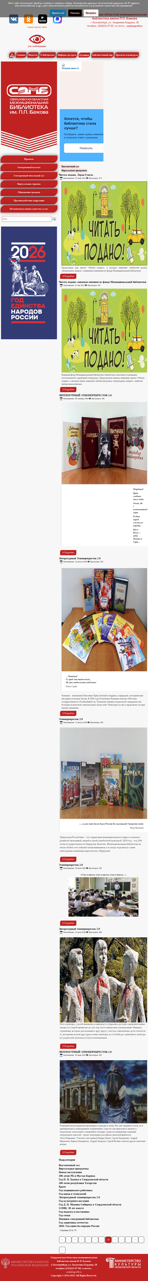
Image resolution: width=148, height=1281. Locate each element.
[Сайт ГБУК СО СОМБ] (29, 107)
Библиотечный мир (102, 55)
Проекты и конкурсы (127, 55)
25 (115, 1239)
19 (75, 1239)
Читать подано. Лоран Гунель (76, 175)
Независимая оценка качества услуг (29, 208)
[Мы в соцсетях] (13, 18)
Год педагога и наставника (74, 1211)
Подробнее (69, 276)
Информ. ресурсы (67, 55)
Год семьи (64, 1215)
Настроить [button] (91, 13)
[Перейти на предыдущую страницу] (68, 1239)
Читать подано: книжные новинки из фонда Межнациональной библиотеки (102, 282)
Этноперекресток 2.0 (71, 719)
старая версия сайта (37, 27)
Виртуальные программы (74, 170)
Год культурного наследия (74, 1201)
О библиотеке (47, 55)
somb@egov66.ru (134, 26)
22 (95, 1239)
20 (81, 1239)
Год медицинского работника (75, 1190)
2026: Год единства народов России (79, 1226)
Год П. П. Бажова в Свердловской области (83, 1179)
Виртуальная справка (29, 184)
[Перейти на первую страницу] (62, 1239)
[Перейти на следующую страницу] (141, 1239)
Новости (32, 55)
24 (108, 1239)
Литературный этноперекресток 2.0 (79, 929)
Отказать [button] (75, 13)
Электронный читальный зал (29, 175)
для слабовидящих (37, 46)
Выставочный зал (70, 166)
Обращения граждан (29, 192)
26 (122, 1239)
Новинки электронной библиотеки (79, 1219)
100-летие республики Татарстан (78, 1183)
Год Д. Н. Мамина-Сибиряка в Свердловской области (90, 1204)
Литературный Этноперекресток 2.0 (80, 558)
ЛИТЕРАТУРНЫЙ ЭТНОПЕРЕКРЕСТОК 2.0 (85, 395)
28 (135, 1239)
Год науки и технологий (72, 1194)
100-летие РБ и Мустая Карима (77, 1176)
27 (128, 1239)
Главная (21, 55)
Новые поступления (70, 1172)
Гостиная (84, 55)
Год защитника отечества (73, 1222)
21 (88, 1239)
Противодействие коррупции (29, 200)
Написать (86, 148)
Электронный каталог (29, 167)
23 (102, 1239)
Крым (62, 1186)
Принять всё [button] (58, 13)
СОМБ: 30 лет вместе (71, 1208)
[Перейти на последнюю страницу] (62, 1250)
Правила (29, 159)
